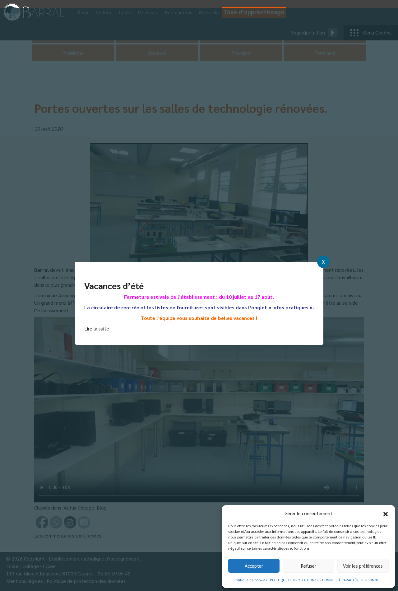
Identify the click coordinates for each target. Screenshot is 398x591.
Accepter (254, 566)
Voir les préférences (363, 566)
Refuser (308, 566)
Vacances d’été (114, 285)
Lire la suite (96, 328)
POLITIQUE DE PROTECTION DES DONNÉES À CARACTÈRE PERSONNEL (325, 579)
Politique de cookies (250, 579)
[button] (385, 513)
